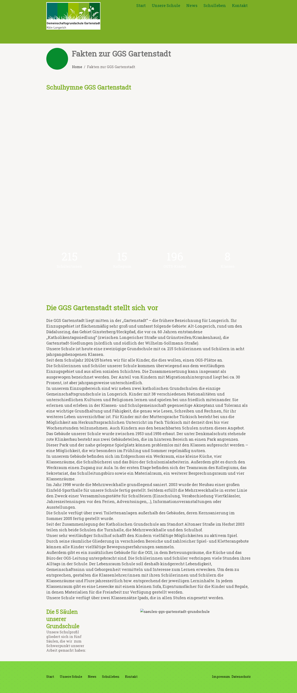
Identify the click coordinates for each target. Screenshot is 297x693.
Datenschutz (241, 676)
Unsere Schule (166, 5)
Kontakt (240, 5)
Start (141, 5)
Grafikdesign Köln (235, 681)
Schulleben (215, 5)
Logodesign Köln (238, 686)
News (191, 5)
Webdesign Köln (206, 681)
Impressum (221, 676)
